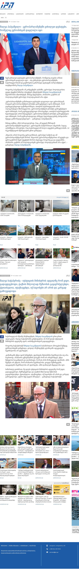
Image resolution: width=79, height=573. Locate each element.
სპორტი (63, 14)
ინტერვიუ (75, 71)
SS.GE (3, 197)
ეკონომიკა (55, 14)
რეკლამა (32, 546)
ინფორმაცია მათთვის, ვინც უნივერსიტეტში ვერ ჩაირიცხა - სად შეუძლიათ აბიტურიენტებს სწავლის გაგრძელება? (26, 451)
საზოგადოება (29, 14)
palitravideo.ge (4, 268)
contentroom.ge (4, 504)
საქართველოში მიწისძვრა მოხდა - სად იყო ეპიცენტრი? (8, 262)
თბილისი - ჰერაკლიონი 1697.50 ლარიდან (25, 238)
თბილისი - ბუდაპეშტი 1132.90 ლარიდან (42, 238)
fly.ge (1, 244)
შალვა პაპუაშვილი (25, 85)
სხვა (2, 17)
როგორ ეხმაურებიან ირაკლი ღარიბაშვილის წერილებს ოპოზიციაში (42, 472)
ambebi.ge (3, 454)
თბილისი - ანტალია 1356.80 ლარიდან (6, 238)
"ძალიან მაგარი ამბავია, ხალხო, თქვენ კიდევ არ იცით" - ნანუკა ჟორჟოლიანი (60, 263)
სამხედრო (71, 14)
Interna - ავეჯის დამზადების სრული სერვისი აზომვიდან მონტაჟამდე (8, 498)
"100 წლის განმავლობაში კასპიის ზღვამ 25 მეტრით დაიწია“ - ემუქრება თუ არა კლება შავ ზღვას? (26, 473)
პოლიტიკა (10, 14)
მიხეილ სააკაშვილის (44, 336)
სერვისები (24, 546)
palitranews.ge (39, 477)
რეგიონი (47, 14)
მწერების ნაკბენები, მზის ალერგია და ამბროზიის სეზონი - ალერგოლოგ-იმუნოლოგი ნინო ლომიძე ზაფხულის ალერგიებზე (26, 500)
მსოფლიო (39, 14)
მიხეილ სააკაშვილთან (52, 92)
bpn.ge (2, 477)
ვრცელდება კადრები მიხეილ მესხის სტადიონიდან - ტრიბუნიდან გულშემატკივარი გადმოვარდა (42, 265)
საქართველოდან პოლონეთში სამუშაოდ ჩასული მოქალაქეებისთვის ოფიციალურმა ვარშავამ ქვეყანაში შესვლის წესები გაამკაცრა (61, 475)
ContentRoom (65, 483)
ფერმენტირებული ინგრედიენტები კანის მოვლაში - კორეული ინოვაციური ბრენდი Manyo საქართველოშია (60, 500)
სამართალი (20, 14)
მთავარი (2, 14)
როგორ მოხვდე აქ (62, 197)
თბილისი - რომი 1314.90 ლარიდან (60, 238)
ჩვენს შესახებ (14, 546)
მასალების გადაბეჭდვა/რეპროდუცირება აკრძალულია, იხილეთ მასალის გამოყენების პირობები (18, 552)
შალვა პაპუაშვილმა (22, 145)
